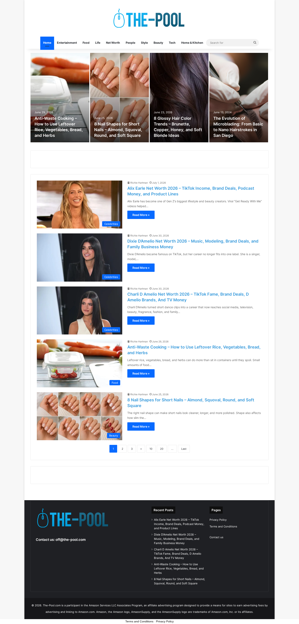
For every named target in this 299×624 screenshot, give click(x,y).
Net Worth (113, 42)
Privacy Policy (218, 519)
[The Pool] (149, 18)
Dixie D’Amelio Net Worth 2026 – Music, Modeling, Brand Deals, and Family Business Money (176, 539)
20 (161, 448)
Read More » (141, 215)
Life (97, 42)
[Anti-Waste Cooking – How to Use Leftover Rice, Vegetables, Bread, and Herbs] (60, 97)
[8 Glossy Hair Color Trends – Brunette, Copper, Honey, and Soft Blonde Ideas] (179, 97)
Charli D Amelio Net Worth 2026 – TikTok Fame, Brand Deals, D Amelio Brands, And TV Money (177, 554)
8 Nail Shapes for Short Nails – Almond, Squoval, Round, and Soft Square (118, 130)
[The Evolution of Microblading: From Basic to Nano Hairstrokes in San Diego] (238, 97)
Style (144, 42)
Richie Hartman (139, 182)
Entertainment (67, 42)
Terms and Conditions (223, 526)
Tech (172, 42)
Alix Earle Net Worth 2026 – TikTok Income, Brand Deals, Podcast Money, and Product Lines (179, 524)
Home (47, 42)
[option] (60, 97)
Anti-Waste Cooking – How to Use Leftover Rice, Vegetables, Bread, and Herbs (179, 568)
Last (184, 448)
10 (151, 448)
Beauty (158, 42)
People (130, 42)
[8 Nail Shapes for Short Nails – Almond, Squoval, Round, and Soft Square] (119, 97)
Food (86, 42)
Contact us (216, 537)
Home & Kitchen (192, 42)
